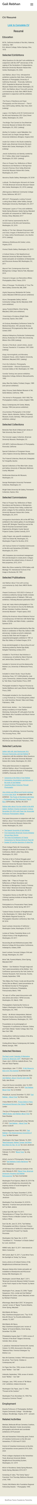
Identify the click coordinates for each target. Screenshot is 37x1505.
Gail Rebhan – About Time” (18, 1123)
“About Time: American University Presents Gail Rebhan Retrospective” (17, 1173)
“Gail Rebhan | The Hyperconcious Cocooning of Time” (17, 1133)
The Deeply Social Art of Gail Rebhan (17, 830)
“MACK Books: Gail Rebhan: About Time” (16, 1114)
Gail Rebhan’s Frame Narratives (17, 1162)
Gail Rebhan (11, 4)
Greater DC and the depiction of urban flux (18, 842)
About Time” (20, 1152)
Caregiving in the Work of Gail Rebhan (17, 778)
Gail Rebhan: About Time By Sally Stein (16, 1078)
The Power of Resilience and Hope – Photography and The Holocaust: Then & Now (18, 799)
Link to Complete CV (18, 25)
